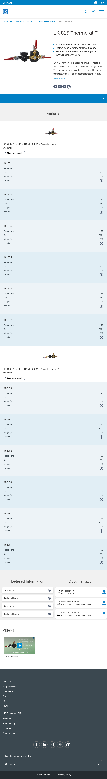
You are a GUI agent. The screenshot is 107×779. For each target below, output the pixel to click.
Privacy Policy (64, 775)
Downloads (8, 691)
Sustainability (9, 723)
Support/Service (10, 686)
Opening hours (9, 733)
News (5, 706)
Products (18, 22)
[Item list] (93, 11)
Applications (30, 22)
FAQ (4, 701)
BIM (4, 696)
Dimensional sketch (14, 153)
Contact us (8, 728)
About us (7, 718)
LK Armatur (7, 22)
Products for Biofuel (46, 22)
